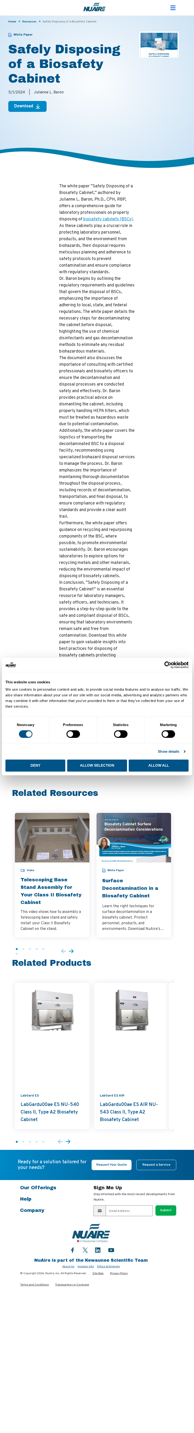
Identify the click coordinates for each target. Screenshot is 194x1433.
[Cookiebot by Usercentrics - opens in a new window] (168, 664)
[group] (52, 875)
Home (12, 22)
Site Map (98, 1273)
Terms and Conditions (34, 1285)
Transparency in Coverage (72, 1285)
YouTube (111, 1250)
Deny (35, 765)
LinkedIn (97, 1250)
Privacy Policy (119, 1273)
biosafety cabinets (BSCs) (108, 219)
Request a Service (156, 1165)
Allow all (158, 765)
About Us (68, 1267)
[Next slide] (71, 951)
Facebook (72, 1250)
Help (25, 1199)
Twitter (85, 1249)
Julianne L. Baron (49, 92)
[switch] (73, 734)
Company (32, 1210)
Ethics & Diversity (108, 1267)
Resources (29, 22)
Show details (168, 751)
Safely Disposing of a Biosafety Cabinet (70, 22)
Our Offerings (38, 1187)
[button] (17, 949)
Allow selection (97, 765)
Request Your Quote (111, 1165)
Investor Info (86, 1267)
